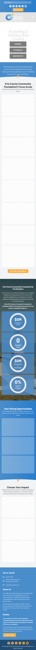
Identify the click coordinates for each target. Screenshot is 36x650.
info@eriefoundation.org (12, 585)
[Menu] (32, 17)
